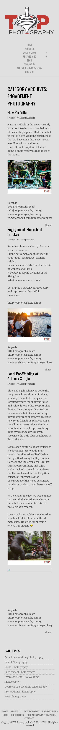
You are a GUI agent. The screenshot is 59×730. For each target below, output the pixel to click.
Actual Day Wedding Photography (24, 657)
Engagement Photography (20, 672)
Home (5, 711)
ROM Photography (15, 696)
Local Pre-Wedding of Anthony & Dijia (23, 376)
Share (48, 225)
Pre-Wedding (49, 711)
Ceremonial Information (41, 715)
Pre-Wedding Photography (20, 691)
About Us (16, 711)
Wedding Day (31, 711)
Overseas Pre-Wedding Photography (26, 686)
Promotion (17, 715)
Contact (29, 718)
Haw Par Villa (17, 112)
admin (12, 118)
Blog (5, 715)
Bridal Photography (16, 662)
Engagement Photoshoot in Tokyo (25, 231)
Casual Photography (16, 667)
